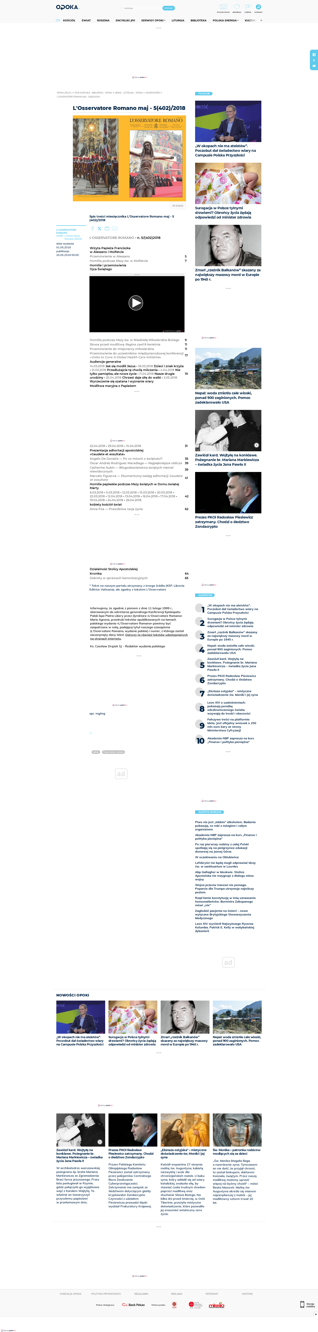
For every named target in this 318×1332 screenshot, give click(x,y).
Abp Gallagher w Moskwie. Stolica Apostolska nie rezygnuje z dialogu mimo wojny (224, 875)
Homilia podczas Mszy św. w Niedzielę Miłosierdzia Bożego (135, 340)
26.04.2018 (133, 500)
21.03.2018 (99, 370)
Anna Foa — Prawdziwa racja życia (116, 509)
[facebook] (314, 54)
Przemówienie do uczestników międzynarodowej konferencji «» (137, 355)
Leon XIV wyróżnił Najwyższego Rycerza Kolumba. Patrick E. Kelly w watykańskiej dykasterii (224, 927)
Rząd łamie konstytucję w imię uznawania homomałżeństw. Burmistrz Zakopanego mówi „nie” (225, 901)
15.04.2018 (133, 446)
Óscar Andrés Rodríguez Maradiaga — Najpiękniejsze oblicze (136, 463)
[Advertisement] (159, 52)
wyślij (115, 228)
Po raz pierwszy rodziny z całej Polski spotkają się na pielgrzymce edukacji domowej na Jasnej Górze (222, 847)
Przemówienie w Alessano (110, 256)
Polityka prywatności (106, 1293)
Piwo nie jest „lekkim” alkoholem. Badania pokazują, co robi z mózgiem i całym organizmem (225, 825)
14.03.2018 (97, 366)
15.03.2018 (146, 492)
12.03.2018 (129, 492)
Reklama (176, 1293)
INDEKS (96, 752)
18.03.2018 (145, 366)
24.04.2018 (115, 500)
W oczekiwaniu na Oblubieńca (217, 857)
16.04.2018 (150, 496)
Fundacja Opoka (70, 1293)
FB (92, 228)
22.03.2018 (97, 496)
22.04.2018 (97, 446)
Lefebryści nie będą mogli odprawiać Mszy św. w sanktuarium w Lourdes (225, 864)
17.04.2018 (167, 496)
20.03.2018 (164, 492)
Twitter (100, 228)
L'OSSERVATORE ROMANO (111, 238)
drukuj (107, 228)
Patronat (212, 1293)
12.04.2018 (114, 496)
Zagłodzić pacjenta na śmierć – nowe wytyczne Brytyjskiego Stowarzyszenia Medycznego (223, 914)
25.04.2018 (113, 377)
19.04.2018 (97, 500)
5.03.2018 (113, 492)
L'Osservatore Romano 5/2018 (73, 237)
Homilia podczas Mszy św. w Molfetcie (119, 261)
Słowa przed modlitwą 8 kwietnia (125, 344)
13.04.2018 (132, 496)
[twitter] (314, 60)
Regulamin (141, 1293)
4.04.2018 (167, 370)
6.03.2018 (96, 492)
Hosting (247, 1293)
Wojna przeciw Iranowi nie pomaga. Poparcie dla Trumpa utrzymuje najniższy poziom (224, 888)
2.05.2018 (170, 377)
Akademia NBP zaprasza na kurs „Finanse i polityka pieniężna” (226, 836)
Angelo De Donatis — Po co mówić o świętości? (126, 459)
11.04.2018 (146, 374)
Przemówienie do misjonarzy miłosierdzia (122, 349)
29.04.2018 (115, 446)
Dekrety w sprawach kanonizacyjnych (119, 578)
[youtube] (314, 66)
